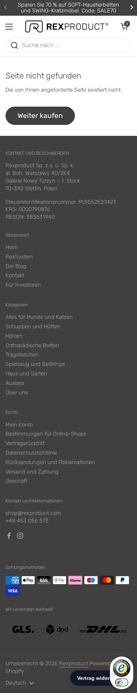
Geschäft (16, 481)
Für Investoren (23, 285)
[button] (124, 26)
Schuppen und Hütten (33, 326)
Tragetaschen (22, 354)
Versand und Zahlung (31, 471)
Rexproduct (73, 663)
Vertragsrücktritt (25, 443)
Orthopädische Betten (32, 345)
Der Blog (15, 266)
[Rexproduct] (66, 26)
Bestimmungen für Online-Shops (45, 433)
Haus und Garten (26, 373)
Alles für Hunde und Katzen (39, 317)
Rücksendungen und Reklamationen (50, 462)
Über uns (16, 392)
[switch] (121, 682)
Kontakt (14, 275)
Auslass (14, 383)
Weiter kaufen (40, 115)
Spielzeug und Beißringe (35, 364)
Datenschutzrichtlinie (31, 452)
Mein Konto (19, 424)
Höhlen (14, 336)
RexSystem (19, 256)
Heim (11, 247)
